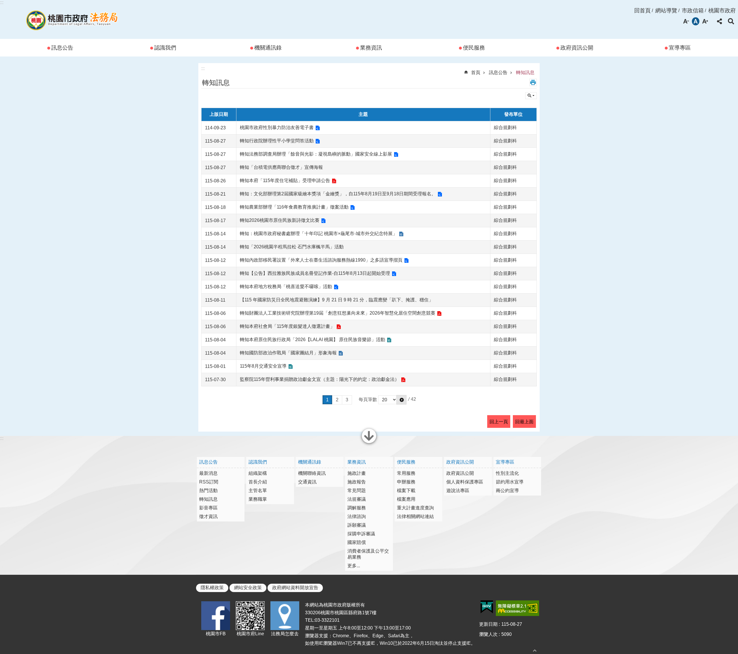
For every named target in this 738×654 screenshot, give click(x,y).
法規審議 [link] (356, 499)
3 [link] (347, 399)
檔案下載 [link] (406, 490)
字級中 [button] (695, 21)
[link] (487, 607)
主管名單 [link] (257, 490)
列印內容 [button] (533, 82)
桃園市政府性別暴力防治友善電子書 (277, 127)
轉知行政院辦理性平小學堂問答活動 (277, 140)
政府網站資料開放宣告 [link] (295, 587)
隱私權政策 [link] (212, 587)
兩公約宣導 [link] (507, 490)
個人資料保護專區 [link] (464, 481)
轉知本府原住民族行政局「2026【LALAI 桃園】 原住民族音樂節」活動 (312, 339)
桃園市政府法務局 (72, 19)
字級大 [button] (705, 21)
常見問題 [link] (356, 490)
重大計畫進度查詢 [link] (415, 507)
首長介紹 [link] (257, 481)
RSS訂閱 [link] (208, 481)
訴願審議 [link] (356, 525)
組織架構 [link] (257, 473)
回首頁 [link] (642, 10)
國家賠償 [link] (356, 542)
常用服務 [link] (406, 473)
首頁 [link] (475, 72)
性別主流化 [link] (507, 473)
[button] (401, 400)
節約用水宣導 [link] (510, 481)
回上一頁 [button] (499, 421)
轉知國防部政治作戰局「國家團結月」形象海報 (288, 352)
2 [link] (337, 399)
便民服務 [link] (474, 48)
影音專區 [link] (208, 507)
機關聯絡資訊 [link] (312, 473)
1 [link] (327, 399)
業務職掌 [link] (257, 499)
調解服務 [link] (356, 507)
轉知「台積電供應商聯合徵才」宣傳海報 (281, 167)
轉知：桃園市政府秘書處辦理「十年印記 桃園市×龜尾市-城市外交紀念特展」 (318, 233)
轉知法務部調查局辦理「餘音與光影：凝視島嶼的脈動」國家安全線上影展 (316, 154)
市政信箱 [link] (693, 10)
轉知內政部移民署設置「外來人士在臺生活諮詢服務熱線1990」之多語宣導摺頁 (321, 260)
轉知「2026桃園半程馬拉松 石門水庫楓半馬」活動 (292, 246)
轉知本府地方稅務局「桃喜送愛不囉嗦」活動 (286, 286)
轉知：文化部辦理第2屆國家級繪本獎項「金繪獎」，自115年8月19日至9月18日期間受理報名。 (338, 193)
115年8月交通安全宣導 (263, 366)
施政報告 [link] (356, 481)
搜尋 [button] (731, 21)
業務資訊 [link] (371, 48)
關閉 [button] (369, 442)
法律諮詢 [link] (356, 516)
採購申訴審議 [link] (361, 533)
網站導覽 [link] (666, 10)
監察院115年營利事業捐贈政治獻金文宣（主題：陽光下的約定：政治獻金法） (319, 379)
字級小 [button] (686, 21)
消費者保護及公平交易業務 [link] (368, 554)
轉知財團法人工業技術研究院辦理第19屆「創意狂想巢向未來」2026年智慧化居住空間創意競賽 (337, 313)
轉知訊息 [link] (525, 72)
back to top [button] (535, 650)
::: (1, 2)
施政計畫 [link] (356, 473)
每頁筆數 (368, 399)
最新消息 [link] (208, 473)
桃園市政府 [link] (722, 10)
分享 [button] (719, 21)
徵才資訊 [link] (208, 516)
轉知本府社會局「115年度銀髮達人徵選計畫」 (287, 326)
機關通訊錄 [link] (268, 48)
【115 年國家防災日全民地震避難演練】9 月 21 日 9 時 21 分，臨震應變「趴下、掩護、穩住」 (336, 299)
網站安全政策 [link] (248, 587)
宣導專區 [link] (680, 48)
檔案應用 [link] (406, 499)
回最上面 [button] (524, 421)
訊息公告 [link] (62, 48)
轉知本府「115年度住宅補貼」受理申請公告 (285, 180)
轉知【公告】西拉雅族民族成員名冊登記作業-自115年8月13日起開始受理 (315, 273)
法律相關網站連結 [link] (415, 516)
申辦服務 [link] (406, 481)
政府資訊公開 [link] (576, 48)
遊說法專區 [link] (457, 490)
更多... (353, 565)
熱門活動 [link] (208, 490)
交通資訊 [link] (307, 481)
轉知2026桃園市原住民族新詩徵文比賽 (279, 220)
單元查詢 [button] (531, 95)
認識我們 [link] (165, 48)
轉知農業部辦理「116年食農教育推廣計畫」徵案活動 (294, 207)
